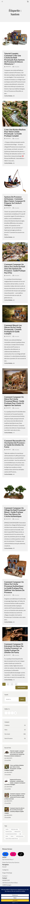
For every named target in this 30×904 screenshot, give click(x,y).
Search (22, 699)
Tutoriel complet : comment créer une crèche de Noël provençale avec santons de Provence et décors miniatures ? (14, 58)
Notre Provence (8, 738)
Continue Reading (8, 95)
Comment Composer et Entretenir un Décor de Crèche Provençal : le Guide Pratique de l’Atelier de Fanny (13, 648)
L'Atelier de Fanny (17, 831)
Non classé (7, 734)
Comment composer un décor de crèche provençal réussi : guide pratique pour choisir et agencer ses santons (14, 401)
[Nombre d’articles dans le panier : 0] (27, 1)
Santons (12, 836)
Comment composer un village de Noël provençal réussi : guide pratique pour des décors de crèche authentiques (14, 512)
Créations (7, 725)
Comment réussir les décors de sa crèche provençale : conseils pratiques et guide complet (13, 329)
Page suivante (21, 687)
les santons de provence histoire (11, 833)
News (6, 729)
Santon (7, 836)
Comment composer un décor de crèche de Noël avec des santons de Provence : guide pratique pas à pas (14, 268)
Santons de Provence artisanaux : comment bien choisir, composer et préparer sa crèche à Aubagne (14, 201)
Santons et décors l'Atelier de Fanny (12, 838)
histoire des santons (14, 829)
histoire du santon (9, 831)
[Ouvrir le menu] (2, 1)
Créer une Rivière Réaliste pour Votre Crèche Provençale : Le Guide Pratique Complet (15, 133)
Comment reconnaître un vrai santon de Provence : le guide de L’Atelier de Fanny (14, 444)
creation (7, 829)
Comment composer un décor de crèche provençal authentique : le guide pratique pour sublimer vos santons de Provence (14, 587)
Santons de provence (19, 836)
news (20, 833)
